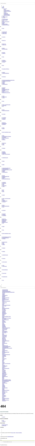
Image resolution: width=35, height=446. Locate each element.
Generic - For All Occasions (6, 104)
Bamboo (3, 48)
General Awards (4, 31)
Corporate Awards (4, 328)
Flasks (3, 56)
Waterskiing (4, 152)
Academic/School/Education (6, 291)
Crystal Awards (4, 266)
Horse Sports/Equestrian (5, 110)
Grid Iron (3, 200)
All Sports (3, 81)
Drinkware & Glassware (5, 21)
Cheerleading (4, 183)
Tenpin (3, 144)
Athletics (3, 83)
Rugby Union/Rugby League (6, 132)
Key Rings (3, 309)
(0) (3, 6)
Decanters (3, 52)
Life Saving (4, 118)
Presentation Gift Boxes (5, 398)
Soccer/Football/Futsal (5, 237)
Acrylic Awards (4, 329)
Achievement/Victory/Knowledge (7, 169)
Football (3, 362)
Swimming (3, 139)
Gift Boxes (3, 60)
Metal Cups (4, 40)
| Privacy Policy (13, 432)
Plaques (3, 161)
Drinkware (3, 53)
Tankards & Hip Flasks (5, 73)
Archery (3, 82)
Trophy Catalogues (6, 10)
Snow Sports (4, 137)
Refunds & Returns (7, 14)
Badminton (3, 87)
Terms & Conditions (7, 15)
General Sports (4, 32)
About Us (5, 8)
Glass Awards (4, 61)
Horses (3, 369)
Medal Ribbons (4, 123)
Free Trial (3, 17)
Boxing (3, 91)
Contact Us (5, 12)
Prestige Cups (4, 44)
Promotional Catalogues (7, 11)
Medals (3, 23)
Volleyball (3, 148)
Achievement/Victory (5, 347)
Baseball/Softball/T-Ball (5, 89)
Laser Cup (3, 337)
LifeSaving (3, 119)
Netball (3, 127)
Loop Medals (4, 215)
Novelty (3, 128)
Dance (3, 28)
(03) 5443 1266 (5, 16)
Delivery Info (6, 13)
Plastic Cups (4, 339)
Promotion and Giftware (5, 390)
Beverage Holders (4, 391)
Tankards (3, 72)
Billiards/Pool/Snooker (5, 299)
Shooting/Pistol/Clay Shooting (6, 136)
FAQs (3, 420)
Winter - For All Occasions (6, 154)
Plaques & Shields (4, 387)
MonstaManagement (10, 436)
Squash (3, 138)
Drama (3, 191)
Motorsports (4, 124)
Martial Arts (4, 122)
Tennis (3, 383)
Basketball (3, 90)
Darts (3, 190)
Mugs (3, 65)
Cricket (3, 184)
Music (3, 377)
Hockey (3, 109)
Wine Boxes (4, 76)
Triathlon (3, 244)
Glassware (3, 258)
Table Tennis (4, 143)
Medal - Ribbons (4, 219)
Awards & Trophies (5, 19)
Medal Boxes (4, 220)
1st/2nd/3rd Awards (5, 157)
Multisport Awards (5, 222)
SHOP (3, 7)
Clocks (3, 265)
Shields (3, 164)
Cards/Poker (4, 182)
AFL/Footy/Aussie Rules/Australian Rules (8, 80)
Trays (3, 280)
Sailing (3, 135)
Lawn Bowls (4, 117)
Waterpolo (3, 151)
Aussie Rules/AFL (5, 84)
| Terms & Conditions (19, 432)
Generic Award (4, 33)
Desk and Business (5, 269)
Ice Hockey (4, 210)
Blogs (5, 9)
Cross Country (4, 185)
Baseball (3, 88)
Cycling (3, 97)
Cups (3, 20)
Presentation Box (4, 276)
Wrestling (3, 251)
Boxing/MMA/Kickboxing (6, 92)
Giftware (3, 22)
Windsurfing (4, 153)
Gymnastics (4, 201)
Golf (3, 106)
